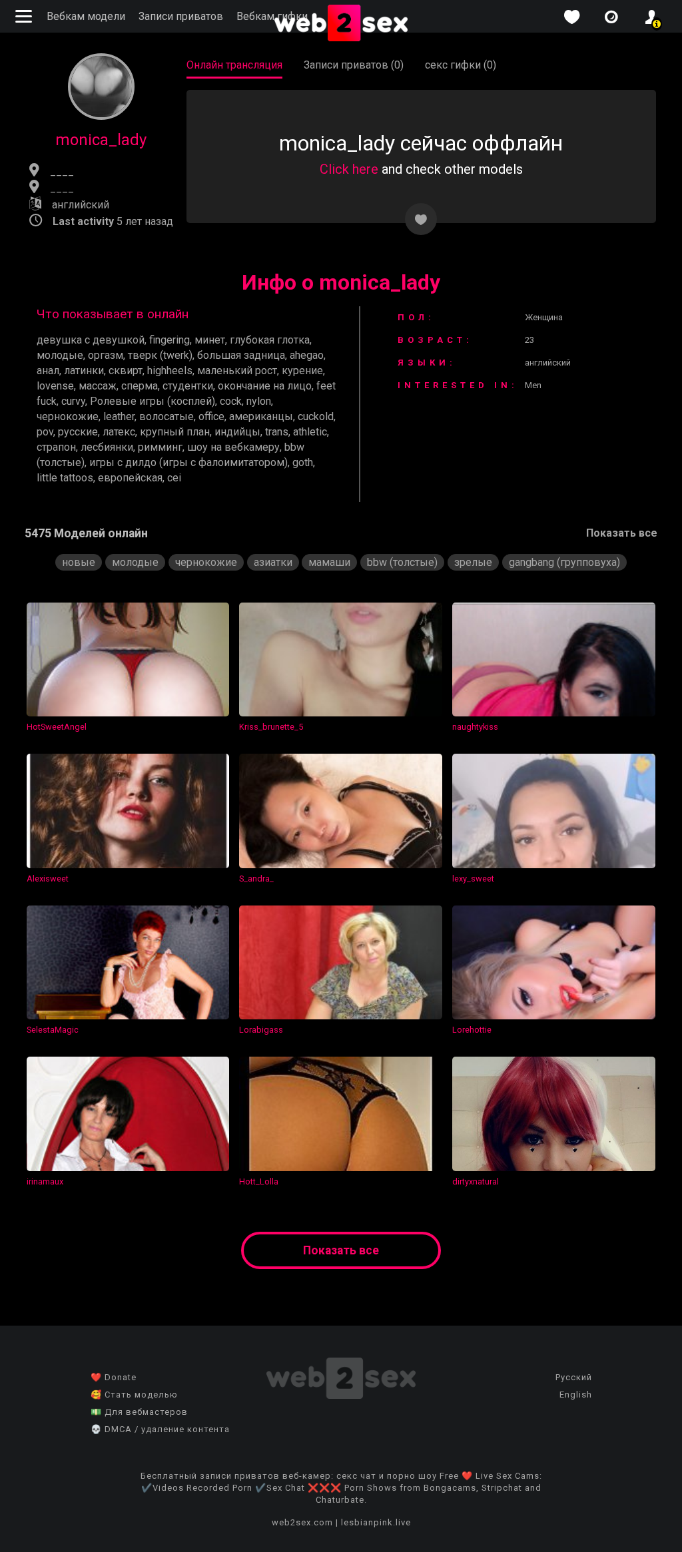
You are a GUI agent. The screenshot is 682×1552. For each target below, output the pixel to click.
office (211, 416)
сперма (139, 386)
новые (78, 562)
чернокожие (68, 416)
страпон (56, 447)
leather (119, 416)
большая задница (241, 355)
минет (209, 340)
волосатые (166, 416)
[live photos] (611, 17)
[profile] (651, 17)
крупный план (175, 431)
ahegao (307, 355)
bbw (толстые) (402, 562)
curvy (73, 401)
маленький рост (237, 370)
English (575, 1395)
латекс (119, 431)
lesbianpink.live (376, 1522)
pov (45, 431)
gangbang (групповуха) (564, 562)
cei (174, 477)
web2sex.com (302, 1522)
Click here (349, 169)
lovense (55, 386)
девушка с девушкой (91, 340)
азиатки (273, 562)
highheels (169, 370)
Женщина (544, 317)
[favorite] (571, 17)
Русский (573, 1377)
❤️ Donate (114, 1377)
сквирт (126, 370)
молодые (60, 355)
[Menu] (25, 16)
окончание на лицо (265, 386)
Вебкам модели (86, 16)
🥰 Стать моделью (134, 1395)
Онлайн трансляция (234, 65)
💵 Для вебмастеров (139, 1412)
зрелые (473, 562)
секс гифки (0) (460, 65)
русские (78, 431)
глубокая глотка (270, 340)
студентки (188, 386)
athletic (310, 431)
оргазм (105, 355)
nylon (258, 401)
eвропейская (130, 477)
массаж (98, 386)
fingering (169, 340)
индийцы (237, 431)
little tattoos (65, 477)
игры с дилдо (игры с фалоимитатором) (188, 462)
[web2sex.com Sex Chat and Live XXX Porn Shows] (341, 24)
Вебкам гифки (272, 16)
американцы (261, 416)
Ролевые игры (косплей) (152, 401)
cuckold (316, 416)
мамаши (329, 562)
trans (276, 431)
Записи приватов (181, 16)
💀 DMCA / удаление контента (160, 1429)
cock (231, 401)
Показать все (621, 533)
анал (48, 370)
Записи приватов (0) (354, 65)
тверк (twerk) (160, 355)
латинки (84, 370)
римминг (160, 447)
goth (302, 462)
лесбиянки (107, 447)
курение (302, 370)
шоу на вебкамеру (233, 447)
